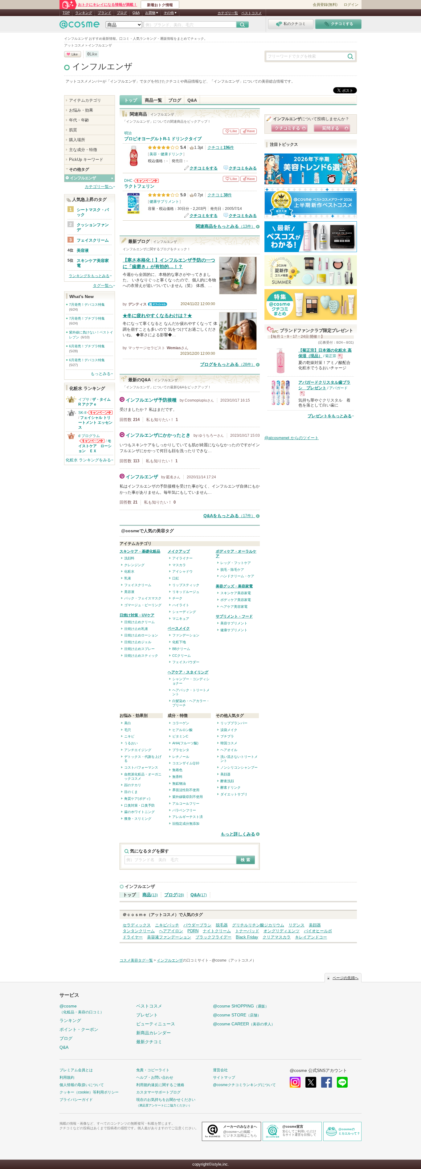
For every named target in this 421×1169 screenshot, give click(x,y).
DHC (128, 180)
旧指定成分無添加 (185, 823)
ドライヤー (133, 937)
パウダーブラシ (197, 925)
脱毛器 (222, 925)
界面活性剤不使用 (185, 790)
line (342, 1082)
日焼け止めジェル (137, 642)
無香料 (177, 777)
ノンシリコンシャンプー (239, 767)
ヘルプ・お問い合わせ (154, 1077)
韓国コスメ (228, 743)
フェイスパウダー (185, 662)
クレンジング (134, 565)
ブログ (122, 12)
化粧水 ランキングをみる (88, 460)
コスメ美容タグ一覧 (136, 960)
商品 (150, 895)
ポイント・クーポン (78, 1029)
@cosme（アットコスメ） (234, 960)
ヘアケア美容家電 (233, 606)
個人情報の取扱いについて (81, 1085)
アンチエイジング (137, 750)
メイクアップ (179, 551)
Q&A (136, 12)
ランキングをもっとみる (89, 276)
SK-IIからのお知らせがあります (100, 413)
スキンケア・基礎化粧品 (140, 551)
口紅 (175, 578)
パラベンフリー (184, 810)
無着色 (177, 770)
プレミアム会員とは (76, 1070)
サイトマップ (224, 1077)
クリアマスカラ (277, 937)
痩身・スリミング (137, 818)
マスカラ (179, 565)
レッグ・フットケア (235, 563)
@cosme (81, 1008)
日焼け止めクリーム (139, 622)
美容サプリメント (233, 623)
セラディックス (137, 925)
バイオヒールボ (318, 931)
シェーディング (184, 612)
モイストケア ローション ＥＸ (95, 446)
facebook (326, 1082)
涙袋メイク (228, 730)
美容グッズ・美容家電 (234, 586)
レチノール (180, 756)
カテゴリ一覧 (228, 13)
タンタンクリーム (139, 931)
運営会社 (220, 1070)
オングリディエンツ (282, 931)
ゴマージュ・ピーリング (142, 605)
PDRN (192, 931)
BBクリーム (181, 649)
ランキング (83, 12)
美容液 (129, 592)
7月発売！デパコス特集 (87, 304)
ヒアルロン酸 (182, 730)
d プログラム (89, 436)
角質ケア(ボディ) (137, 798)
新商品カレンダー (153, 1032)
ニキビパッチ (167, 925)
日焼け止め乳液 (136, 629)
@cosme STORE (237, 1014)
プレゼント (147, 1014)
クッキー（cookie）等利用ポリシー (89, 1092)
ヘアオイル (228, 750)
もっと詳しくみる (238, 834)
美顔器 (225, 774)
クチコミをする (204, 168)
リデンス (296, 925)
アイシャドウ (182, 571)
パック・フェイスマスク (142, 598)
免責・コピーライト (153, 1070)
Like (75, 54)
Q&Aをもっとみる (229, 515)
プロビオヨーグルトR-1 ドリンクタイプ (163, 139)
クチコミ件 (220, 147)
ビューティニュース (155, 1023)
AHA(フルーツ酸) (185, 743)
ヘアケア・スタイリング (188, 672)
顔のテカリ (132, 785)
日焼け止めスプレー (139, 649)
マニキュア (180, 618)
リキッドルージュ (185, 592)
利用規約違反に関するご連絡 (160, 1085)
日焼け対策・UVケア (137, 615)
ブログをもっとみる (227, 364)
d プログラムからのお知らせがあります (92, 441)
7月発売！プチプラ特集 (87, 318)
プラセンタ (180, 750)
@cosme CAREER (244, 1023)
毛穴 (127, 730)
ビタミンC (180, 736)
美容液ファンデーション (169, 937)
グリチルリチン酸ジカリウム (258, 925)
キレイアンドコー (311, 937)
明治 (128, 133)
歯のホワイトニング (139, 812)
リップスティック (185, 585)
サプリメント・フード (234, 616)
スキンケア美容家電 (235, 593)
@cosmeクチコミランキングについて (244, 1085)
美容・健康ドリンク (166, 154)
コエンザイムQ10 (185, 763)
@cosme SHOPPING (241, 1005)
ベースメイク (179, 628)
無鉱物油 (179, 783)
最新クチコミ (149, 1041)
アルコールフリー (185, 803)
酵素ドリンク (230, 787)
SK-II (82, 413)
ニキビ (129, 736)
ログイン (351, 4)
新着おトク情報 (160, 5)
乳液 (127, 578)
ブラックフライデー (213, 937)
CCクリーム (181, 655)
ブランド (104, 12)
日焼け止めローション (141, 635)
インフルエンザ (102, 66)
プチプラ (227, 736)
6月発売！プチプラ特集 (87, 346)
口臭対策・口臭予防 (139, 805)
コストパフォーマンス (141, 767)
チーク (177, 598)
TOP (66, 12)
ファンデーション (185, 635)
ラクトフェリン (139, 186)
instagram (295, 1082)
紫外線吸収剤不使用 (187, 797)
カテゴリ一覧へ (99, 186)
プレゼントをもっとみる (330, 416)
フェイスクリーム (137, 585)
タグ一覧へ (103, 285)
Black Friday (247, 937)
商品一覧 (153, 100)
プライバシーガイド (76, 1099)
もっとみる (101, 373)
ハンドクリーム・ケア (237, 576)
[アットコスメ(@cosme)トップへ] (79, 26)
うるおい (131, 743)
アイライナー (182, 558)
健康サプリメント (164, 201)
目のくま (131, 792)
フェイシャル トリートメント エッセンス (95, 422)
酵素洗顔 (227, 781)
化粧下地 (179, 642)
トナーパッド (247, 931)
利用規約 (66, 1077)
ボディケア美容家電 (235, 600)
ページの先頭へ (345, 978)
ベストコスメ (251, 13)
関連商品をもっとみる (225, 226)
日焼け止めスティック (141, 655)
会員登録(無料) (325, 4)
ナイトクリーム (217, 931)
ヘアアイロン (171, 931)
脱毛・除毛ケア (232, 569)
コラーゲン (180, 723)
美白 (127, 723)
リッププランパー (233, 723)
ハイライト (180, 605)
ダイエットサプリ (233, 794)
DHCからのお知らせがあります (146, 181)
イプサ (83, 399)
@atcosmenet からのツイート (291, 437)
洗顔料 (129, 558)
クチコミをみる (243, 168)
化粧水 (129, 571)
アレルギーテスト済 (187, 817)
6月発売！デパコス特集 (87, 360)
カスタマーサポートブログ (158, 1092)
